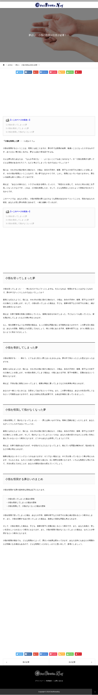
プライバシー (39, 681)
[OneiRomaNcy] (49, 5)
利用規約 (49, 681)
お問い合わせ (58, 681)
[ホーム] (4, 65)
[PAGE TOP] (95, 692)
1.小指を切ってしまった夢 (16, 125)
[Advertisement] (49, 96)
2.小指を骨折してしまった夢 (17, 128)
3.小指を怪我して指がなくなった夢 (20, 132)
